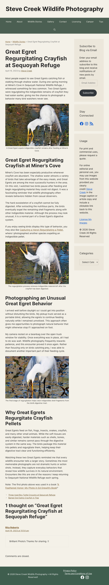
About (19, 21)
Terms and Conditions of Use (78, 573)
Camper (90, 21)
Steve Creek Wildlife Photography (54, 8)
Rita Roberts (12, 527)
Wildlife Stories (35, 21)
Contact (63, 21)
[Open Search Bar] (54, 30)
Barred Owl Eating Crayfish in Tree (23, 498)
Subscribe (88, 92)
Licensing (76, 21)
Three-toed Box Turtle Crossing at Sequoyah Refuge (31, 495)
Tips (101, 21)
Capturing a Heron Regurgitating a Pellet (41, 230)
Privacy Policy (69, 570)
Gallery (50, 21)
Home (8, 21)
